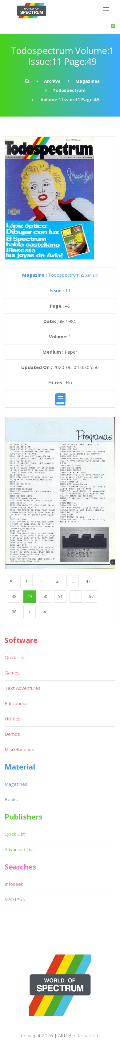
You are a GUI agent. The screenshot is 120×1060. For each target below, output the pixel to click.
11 (60, 290)
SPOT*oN (15, 899)
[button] (113, 26)
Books (11, 799)
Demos (12, 734)
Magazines (87, 81)
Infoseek (14, 884)
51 (60, 596)
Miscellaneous (19, 749)
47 (88, 581)
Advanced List (19, 849)
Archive (52, 81)
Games (12, 673)
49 (29, 596)
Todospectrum (69, 90)
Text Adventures (23, 688)
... (72, 581)
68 (14, 612)
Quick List (15, 657)
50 (44, 596)
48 (14, 596)
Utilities (13, 719)
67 (91, 596)
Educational (17, 703)
